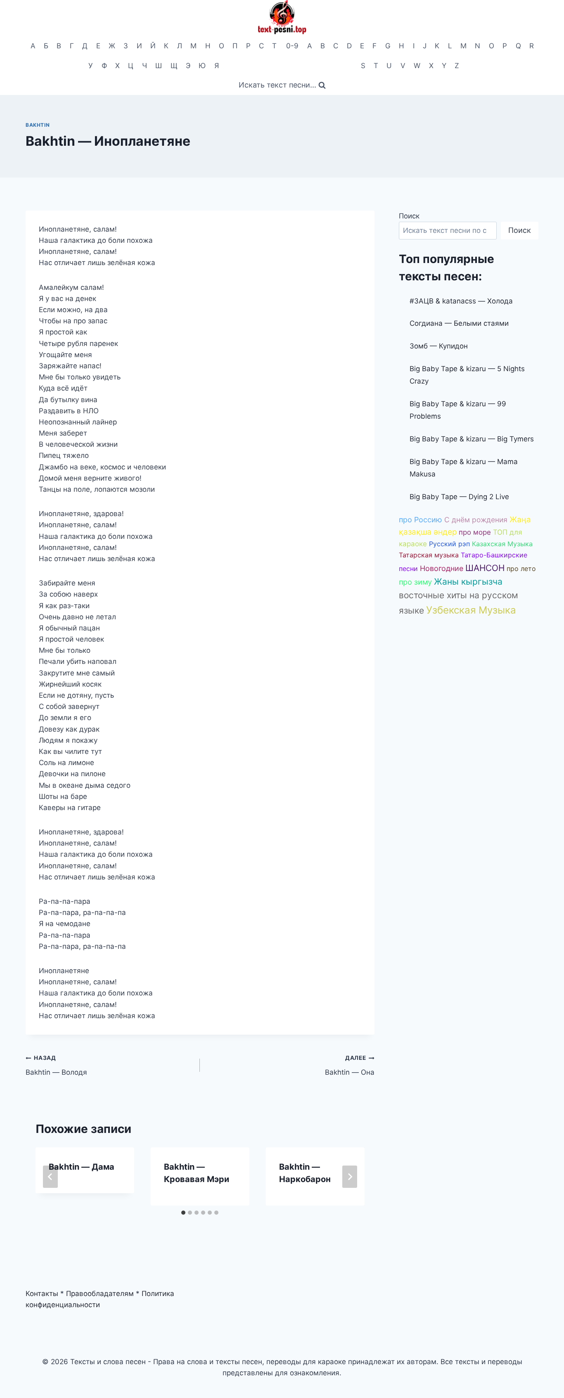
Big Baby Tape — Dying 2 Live (459, 497)
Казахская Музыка (502, 544)
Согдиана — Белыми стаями (459, 323)
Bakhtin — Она (349, 1065)
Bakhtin (38, 125)
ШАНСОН (485, 568)
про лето (521, 568)
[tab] (183, 1213)
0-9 (292, 46)
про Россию (420, 519)
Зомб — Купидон (439, 346)
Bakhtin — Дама (81, 1167)
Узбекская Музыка (471, 610)
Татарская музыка (429, 555)
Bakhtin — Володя (56, 1065)
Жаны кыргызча (468, 581)
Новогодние (441, 568)
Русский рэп (449, 544)
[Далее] (349, 1177)
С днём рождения (475, 519)
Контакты (42, 1293)
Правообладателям (100, 1293)
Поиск (409, 216)
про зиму (415, 582)
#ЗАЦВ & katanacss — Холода (461, 301)
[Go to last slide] (50, 1177)
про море (475, 532)
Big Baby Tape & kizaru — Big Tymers (472, 439)
